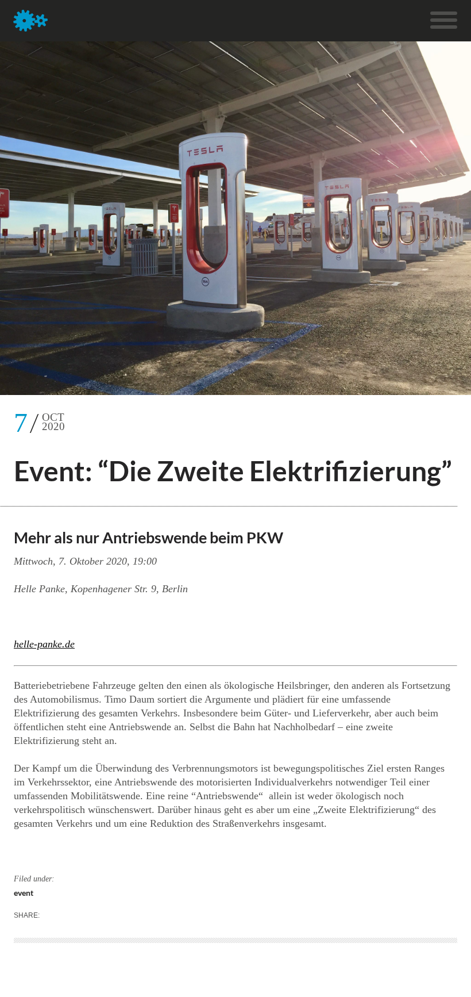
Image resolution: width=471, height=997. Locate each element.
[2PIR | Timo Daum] (30, 21)
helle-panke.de (44, 644)
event (23, 893)
